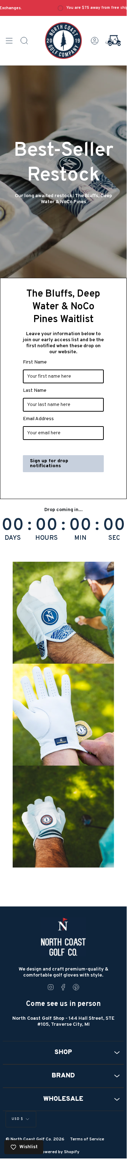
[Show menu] (9, 40)
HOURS (46, 538)
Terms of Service (87, 1139)
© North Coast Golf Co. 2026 (35, 1139)
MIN (80, 538)
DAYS (13, 538)
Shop (63, 1052)
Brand (63, 1076)
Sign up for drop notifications (49, 463)
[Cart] (113, 40)
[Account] (94, 40)
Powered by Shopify (59, 1152)
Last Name (34, 391)
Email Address (38, 419)
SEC (114, 538)
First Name (35, 362)
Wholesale (63, 1099)
